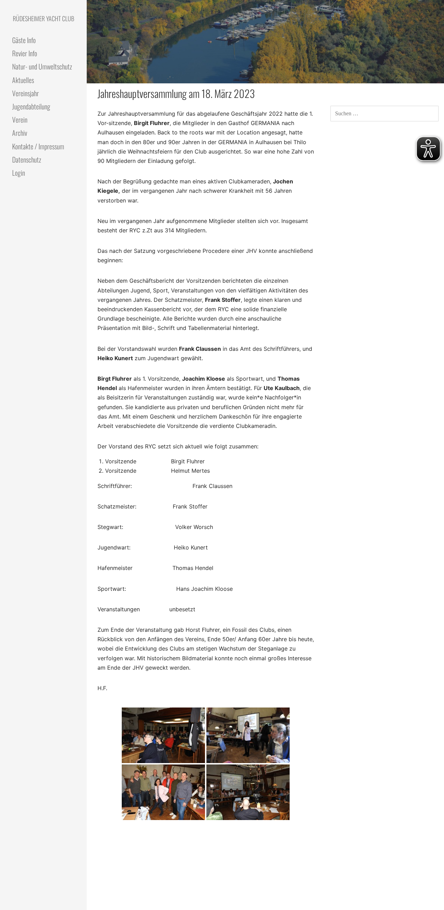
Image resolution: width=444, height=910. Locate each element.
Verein (19, 119)
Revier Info (24, 53)
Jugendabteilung (31, 106)
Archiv (19, 132)
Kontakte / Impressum (38, 146)
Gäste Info (24, 40)
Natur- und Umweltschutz (42, 66)
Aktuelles (23, 80)
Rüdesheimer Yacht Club (43, 18)
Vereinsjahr (25, 93)
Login (18, 172)
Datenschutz (26, 159)
